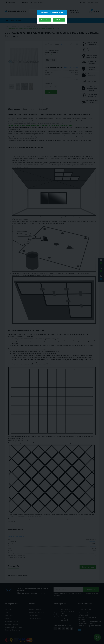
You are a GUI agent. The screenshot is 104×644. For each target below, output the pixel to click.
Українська (45, 19)
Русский (59, 19)
